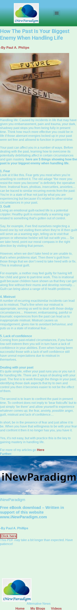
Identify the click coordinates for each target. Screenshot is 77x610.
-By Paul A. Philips (14, 47)
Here (40, 450)
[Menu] (56, 13)
